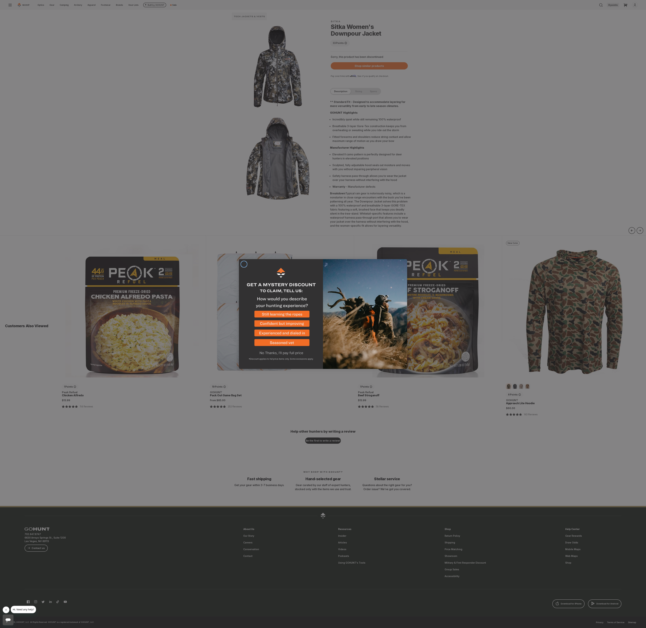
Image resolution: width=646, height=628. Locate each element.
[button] (281, 315)
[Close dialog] (244, 264)
